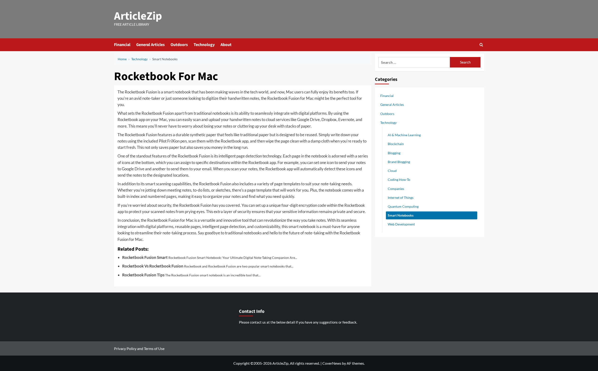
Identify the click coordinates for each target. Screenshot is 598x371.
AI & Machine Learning (404, 135)
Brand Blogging (399, 162)
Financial (122, 45)
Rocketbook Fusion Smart (145, 257)
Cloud (392, 171)
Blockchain (396, 144)
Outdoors (179, 45)
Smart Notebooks (400, 215)
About (226, 45)
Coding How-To (399, 180)
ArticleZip (138, 16)
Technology (204, 45)
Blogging (394, 153)
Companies (396, 189)
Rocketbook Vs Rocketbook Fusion (152, 266)
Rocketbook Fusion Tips (143, 274)
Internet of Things (400, 198)
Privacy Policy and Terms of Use (139, 348)
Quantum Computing (403, 206)
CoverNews (331, 363)
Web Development (401, 224)
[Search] (481, 45)
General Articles (150, 45)
